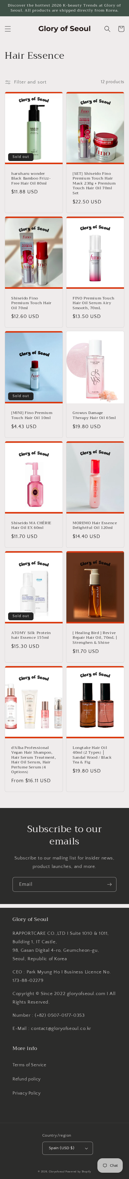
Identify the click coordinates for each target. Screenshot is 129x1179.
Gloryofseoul (56, 1171)
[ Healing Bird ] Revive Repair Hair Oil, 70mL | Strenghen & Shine (95, 638)
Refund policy (27, 1079)
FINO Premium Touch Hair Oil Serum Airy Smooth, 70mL (94, 303)
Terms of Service (29, 1065)
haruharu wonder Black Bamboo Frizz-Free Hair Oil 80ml (31, 178)
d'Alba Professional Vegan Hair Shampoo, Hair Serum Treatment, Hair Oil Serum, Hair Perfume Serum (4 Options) (33, 760)
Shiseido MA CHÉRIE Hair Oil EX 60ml (31, 525)
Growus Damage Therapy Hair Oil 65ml (94, 415)
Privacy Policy (26, 1093)
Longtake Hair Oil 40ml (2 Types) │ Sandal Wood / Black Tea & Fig (92, 755)
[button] (8, 29)
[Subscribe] (109, 884)
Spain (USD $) (61, 1148)
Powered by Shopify (78, 1171)
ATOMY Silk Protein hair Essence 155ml (31, 635)
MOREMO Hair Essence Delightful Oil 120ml (95, 525)
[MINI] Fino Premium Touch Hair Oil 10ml (31, 415)
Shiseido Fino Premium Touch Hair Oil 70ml (31, 303)
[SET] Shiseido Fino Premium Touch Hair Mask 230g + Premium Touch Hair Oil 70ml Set (94, 183)
